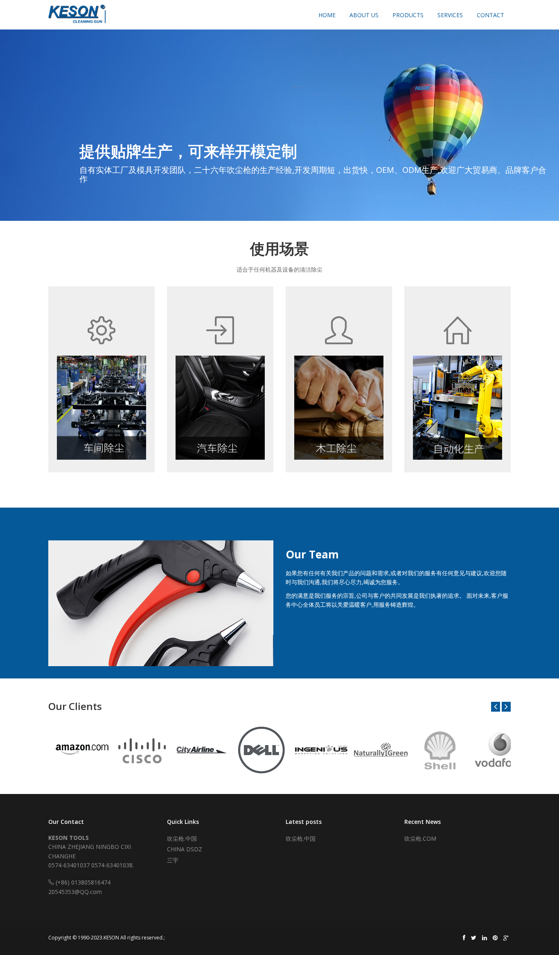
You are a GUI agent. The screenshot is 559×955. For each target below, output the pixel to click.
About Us (364, 15)
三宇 (172, 860)
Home (327, 15)
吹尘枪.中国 (182, 838)
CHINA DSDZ (184, 849)
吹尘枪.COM (420, 838)
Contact (490, 15)
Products (408, 15)
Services (450, 15)
